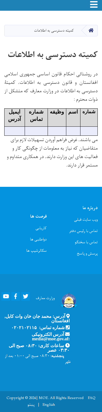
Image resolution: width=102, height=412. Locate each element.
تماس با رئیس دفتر (83, 231)
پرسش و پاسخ (87, 253)
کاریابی (41, 228)
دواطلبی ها (38, 239)
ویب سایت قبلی (86, 219)
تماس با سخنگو (86, 242)
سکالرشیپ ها (36, 250)
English (48, 405)
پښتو (31, 405)
